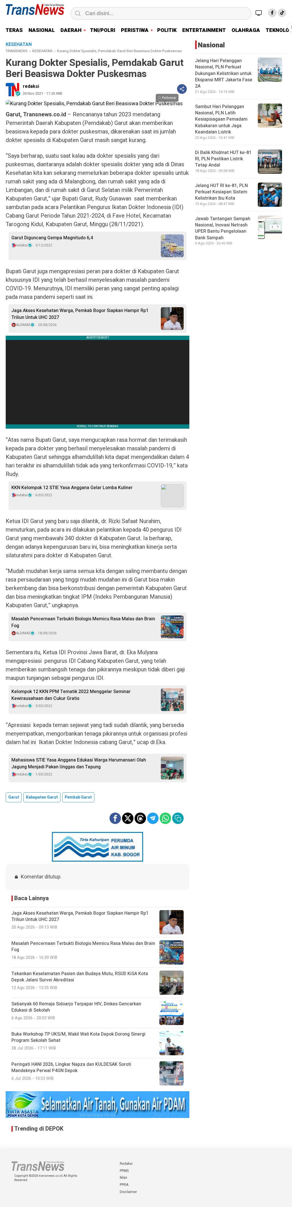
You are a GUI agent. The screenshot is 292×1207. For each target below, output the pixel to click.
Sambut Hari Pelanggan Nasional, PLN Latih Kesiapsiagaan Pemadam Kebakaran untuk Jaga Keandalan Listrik (221, 119)
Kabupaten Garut (42, 797)
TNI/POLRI (102, 30)
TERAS (14, 30)
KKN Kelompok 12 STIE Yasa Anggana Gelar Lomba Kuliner (72, 487)
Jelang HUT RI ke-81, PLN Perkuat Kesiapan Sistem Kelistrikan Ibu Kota (221, 192)
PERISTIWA (135, 30)
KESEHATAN (42, 51)
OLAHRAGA (246, 30)
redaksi (31, 86)
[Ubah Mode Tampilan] (259, 13)
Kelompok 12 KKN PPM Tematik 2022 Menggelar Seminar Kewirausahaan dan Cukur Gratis (71, 695)
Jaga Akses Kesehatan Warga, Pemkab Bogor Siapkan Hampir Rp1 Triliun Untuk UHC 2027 (80, 314)
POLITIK (167, 30)
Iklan (123, 1177)
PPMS (124, 1170)
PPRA (124, 1184)
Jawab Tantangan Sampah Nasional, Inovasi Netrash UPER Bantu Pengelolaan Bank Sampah (222, 228)
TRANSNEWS (17, 51)
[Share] (182, 89)
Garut (13, 797)
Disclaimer (128, 1191)
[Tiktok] (282, 13)
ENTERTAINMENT (204, 30)
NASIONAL (42, 30)
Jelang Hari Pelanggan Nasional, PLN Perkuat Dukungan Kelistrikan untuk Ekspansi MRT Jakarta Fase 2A (223, 73)
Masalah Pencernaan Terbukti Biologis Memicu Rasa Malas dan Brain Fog (83, 622)
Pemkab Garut (78, 797)
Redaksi (126, 1163)
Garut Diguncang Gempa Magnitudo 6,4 (52, 237)
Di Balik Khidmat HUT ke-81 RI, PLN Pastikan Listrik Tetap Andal (223, 159)
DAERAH (71, 30)
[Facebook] (272, 13)
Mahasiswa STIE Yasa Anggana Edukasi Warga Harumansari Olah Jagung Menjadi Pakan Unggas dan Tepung (78, 763)
